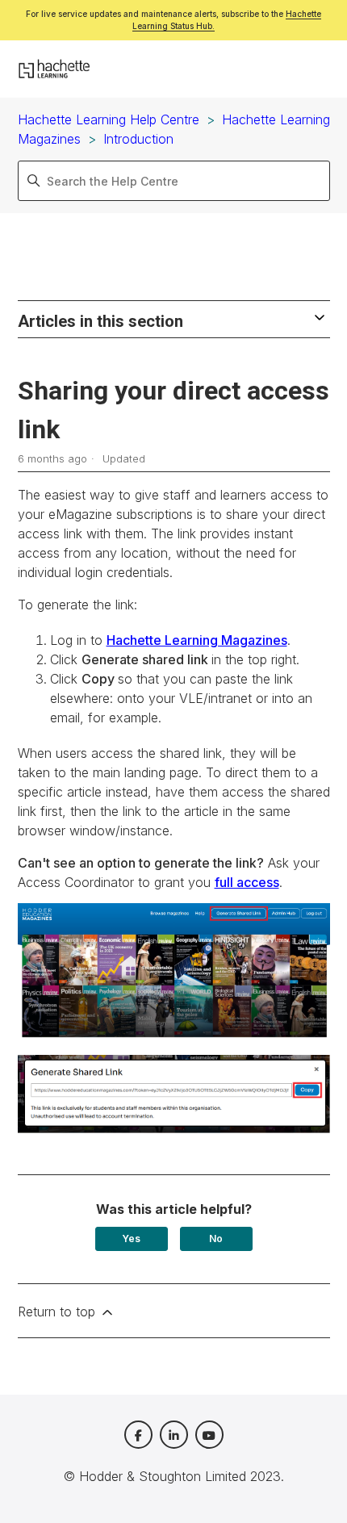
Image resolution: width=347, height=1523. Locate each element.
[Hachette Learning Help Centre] (54, 69)
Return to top (58, 1311)
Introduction (138, 139)
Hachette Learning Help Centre (108, 119)
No (216, 1238)
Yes (131, 1238)
